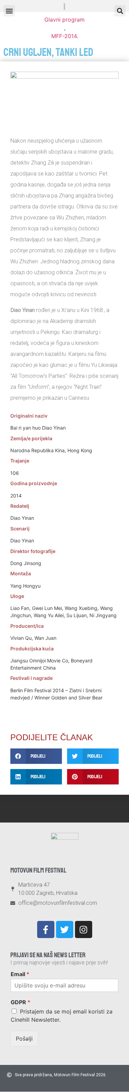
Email (20, 974)
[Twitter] (64, 929)
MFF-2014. (64, 36)
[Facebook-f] (45, 929)
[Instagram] (83, 929)
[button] (120, 10)
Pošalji (24, 1038)
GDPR (20, 1002)
